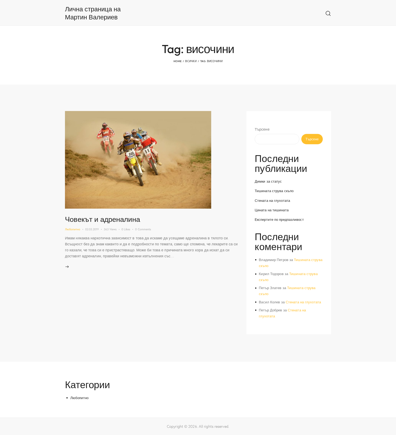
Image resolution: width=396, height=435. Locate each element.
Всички (191, 61)
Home (177, 61)
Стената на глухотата (272, 200)
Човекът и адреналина (102, 219)
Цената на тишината (272, 210)
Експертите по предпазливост (279, 219)
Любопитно (72, 229)
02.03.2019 (92, 229)
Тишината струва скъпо (274, 190)
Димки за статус (268, 181)
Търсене (262, 129)
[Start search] (328, 13)
